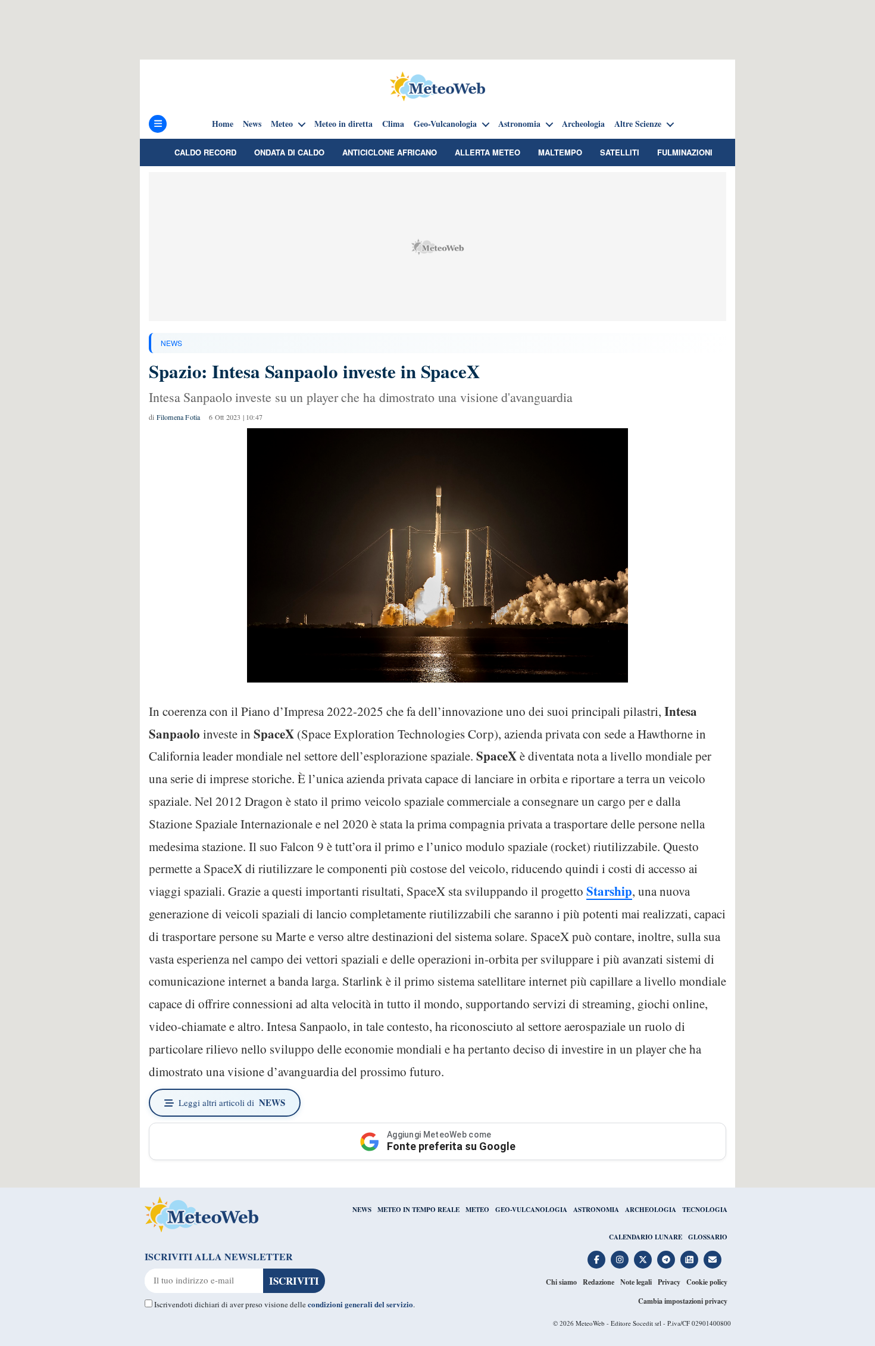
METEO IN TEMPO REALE (418, 1209)
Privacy (669, 1282)
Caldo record (205, 152)
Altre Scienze (637, 124)
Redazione (598, 1282)
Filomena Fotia (179, 417)
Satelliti (619, 152)
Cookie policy (706, 1282)
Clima (393, 124)
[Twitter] (643, 1260)
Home (222, 124)
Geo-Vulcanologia (445, 124)
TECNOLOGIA (704, 1209)
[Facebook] (596, 1260)
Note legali (636, 1282)
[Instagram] (620, 1260)
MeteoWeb (590, 1323)
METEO (477, 1209)
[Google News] (689, 1260)
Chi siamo (561, 1282)
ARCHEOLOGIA (650, 1209)
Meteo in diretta (343, 124)
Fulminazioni (684, 152)
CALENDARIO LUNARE (645, 1237)
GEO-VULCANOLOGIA (531, 1209)
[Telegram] (666, 1260)
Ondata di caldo (289, 152)
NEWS (171, 343)
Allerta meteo (487, 152)
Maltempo (560, 152)
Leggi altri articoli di (232, 1102)
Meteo (282, 124)
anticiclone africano (389, 152)
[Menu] (158, 124)
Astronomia (519, 124)
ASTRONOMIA (596, 1209)
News (252, 124)
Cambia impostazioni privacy (682, 1301)
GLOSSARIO (707, 1237)
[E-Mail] (712, 1260)
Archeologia (583, 124)
